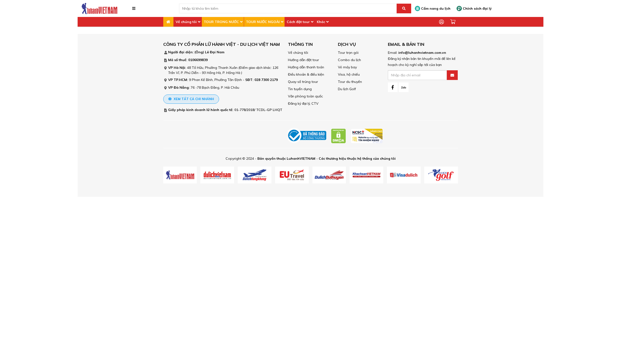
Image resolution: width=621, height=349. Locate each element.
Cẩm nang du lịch (435, 8)
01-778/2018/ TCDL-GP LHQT (258, 110)
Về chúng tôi (186, 22)
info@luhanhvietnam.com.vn (422, 52)
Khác (321, 22)
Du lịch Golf (347, 89)
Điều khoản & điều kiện (306, 74)
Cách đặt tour (298, 22)
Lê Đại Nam (214, 52)
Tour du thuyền (350, 81)
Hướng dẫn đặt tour (303, 60)
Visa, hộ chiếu (349, 74)
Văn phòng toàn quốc (305, 96)
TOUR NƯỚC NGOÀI (263, 22)
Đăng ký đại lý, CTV (303, 103)
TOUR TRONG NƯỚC (221, 22)
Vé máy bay (347, 67)
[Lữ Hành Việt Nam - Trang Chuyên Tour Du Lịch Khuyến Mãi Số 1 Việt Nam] (99, 8)
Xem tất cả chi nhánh (193, 99)
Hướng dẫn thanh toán (306, 67)
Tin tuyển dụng (300, 89)
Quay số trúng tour (303, 81)
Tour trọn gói (348, 52)
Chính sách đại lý (477, 8)
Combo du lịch (349, 60)
